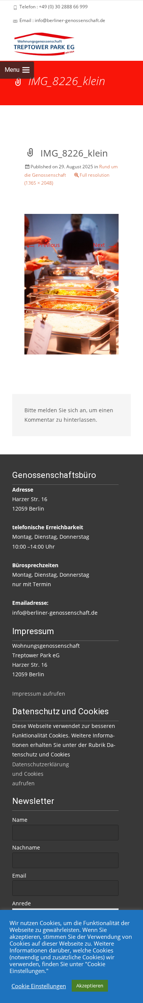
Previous (42, 244)
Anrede (21, 903)
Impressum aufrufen (38, 693)
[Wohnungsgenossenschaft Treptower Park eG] (38, 42)
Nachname (26, 847)
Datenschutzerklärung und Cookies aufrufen (40, 774)
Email (19, 875)
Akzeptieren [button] (89, 985)
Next (106, 244)
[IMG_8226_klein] (71, 283)
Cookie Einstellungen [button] (38, 985)
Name (19, 819)
